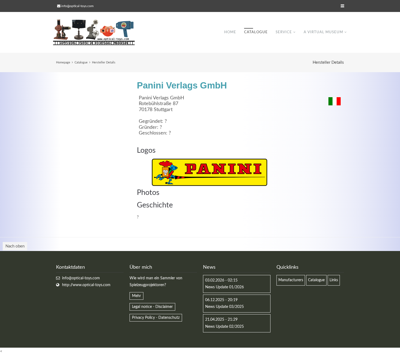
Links (334, 280)
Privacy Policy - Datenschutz (156, 318)
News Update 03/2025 (224, 307)
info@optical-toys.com (77, 6)
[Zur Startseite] (94, 32)
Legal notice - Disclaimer (152, 307)
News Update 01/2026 (224, 287)
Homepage (63, 62)
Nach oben (14, 246)
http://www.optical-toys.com (86, 285)
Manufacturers (290, 280)
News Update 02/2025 (224, 327)
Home (230, 32)
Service (284, 32)
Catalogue (256, 32)
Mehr (136, 296)
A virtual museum (323, 32)
